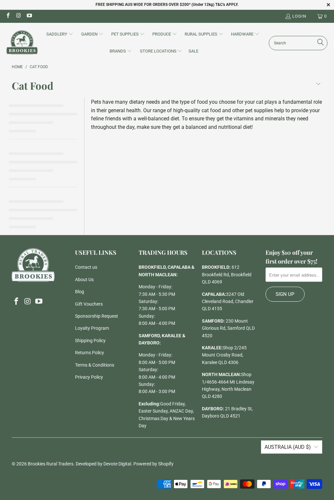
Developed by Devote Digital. (104, 463)
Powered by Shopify (153, 463)
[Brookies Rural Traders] (22, 42)
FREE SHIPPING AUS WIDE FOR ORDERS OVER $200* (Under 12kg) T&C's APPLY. (167, 4)
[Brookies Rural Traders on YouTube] (29, 16)
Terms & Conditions (94, 365)
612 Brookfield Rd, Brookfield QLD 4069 (226, 274)
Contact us (86, 267)
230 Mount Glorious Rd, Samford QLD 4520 (228, 328)
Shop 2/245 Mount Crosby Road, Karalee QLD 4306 (224, 355)
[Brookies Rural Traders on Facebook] (8, 16)
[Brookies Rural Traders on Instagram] (18, 16)
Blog (79, 291)
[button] (59, 34)
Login (299, 16)
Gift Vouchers (89, 304)
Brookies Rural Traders (50, 463)
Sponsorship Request (96, 316)
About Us (84, 279)
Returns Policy (89, 352)
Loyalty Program (92, 328)
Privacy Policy (89, 377)
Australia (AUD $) (288, 447)
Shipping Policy (90, 340)
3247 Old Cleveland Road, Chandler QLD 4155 (227, 301)
